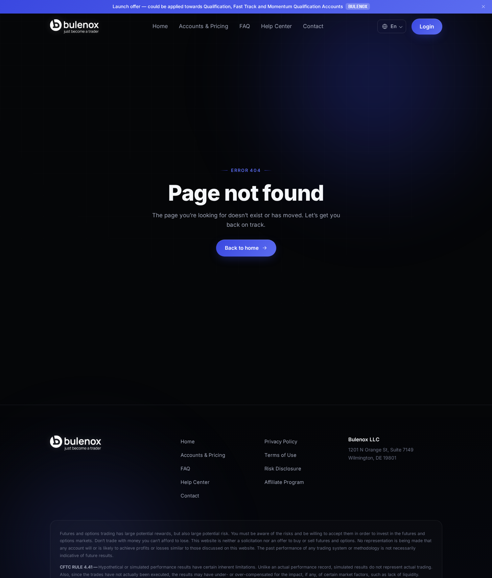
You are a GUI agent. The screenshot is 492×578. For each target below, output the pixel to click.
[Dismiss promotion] (483, 7)
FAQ (244, 26)
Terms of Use (280, 455)
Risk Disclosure (282, 469)
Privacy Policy (280, 442)
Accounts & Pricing (203, 26)
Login (427, 26)
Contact (313, 26)
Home (160, 26)
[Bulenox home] (74, 26)
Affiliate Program (284, 482)
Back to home (242, 248)
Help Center (276, 26)
